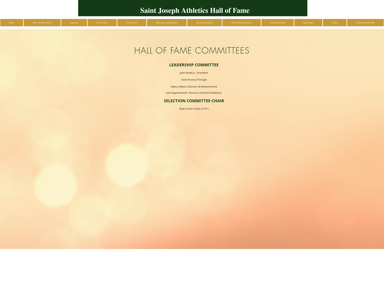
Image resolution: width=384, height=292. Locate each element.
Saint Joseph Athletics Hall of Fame (194, 10)
